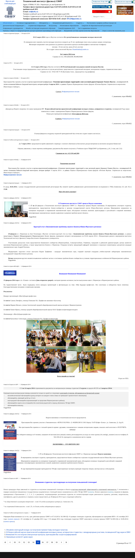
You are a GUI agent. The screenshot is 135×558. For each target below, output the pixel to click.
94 (33, 542)
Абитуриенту (43, 23)
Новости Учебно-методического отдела (16, 140)
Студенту (79, 23)
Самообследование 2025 (66, 28)
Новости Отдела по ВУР (11, 384)
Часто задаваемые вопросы (87, 28)
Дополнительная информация (13, 26)
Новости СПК (8, 63)
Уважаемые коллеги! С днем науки (19, 537)
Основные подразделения (26, 23)
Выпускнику (53, 26)
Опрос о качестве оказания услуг (113, 31)
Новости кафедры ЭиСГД (11, 198)
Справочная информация (37, 26)
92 (24, 542)
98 (52, 542)
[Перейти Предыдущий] (10, 542)
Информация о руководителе (13, 28)
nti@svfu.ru (33, 12)
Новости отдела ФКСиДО (11, 266)
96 (43, 542)
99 (57, 542)
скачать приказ (13, 519)
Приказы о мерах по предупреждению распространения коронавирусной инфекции (32, 31)
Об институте (7, 23)
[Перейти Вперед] (61, 542)
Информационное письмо (70, 91)
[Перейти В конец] (66, 542)
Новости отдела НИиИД (11, 78)
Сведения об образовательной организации (97, 26)
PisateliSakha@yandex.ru (80, 49)
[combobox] (102, 16)
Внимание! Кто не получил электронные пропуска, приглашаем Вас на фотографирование (41, 534)
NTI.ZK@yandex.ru (74, 19)
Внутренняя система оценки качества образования (81, 31)
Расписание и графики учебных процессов (101, 23)
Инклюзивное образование (69, 26)
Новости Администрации (11, 33)
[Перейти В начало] (5, 542)
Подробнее (32, 217)
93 (29, 542)
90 (15, 542)
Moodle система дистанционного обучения (40, 28)
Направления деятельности (62, 23)
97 (47, 542)
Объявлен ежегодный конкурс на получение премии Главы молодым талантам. (37, 530)
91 (19, 542)
